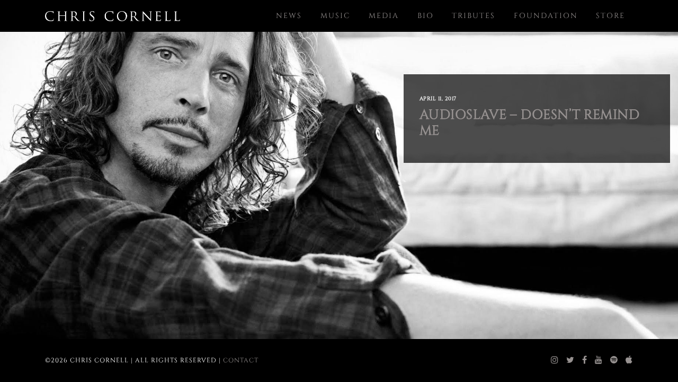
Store (610, 16)
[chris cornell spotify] (614, 360)
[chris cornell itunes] (629, 360)
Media (384, 16)
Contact (240, 360)
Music (335, 16)
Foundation (546, 16)
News (289, 16)
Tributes (473, 16)
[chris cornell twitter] (570, 360)
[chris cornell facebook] (584, 360)
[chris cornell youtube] (599, 360)
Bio (425, 16)
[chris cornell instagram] (555, 360)
